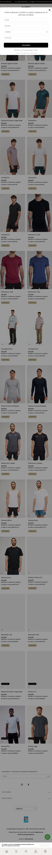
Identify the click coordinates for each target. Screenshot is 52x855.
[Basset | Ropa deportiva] (6, 851)
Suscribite (26, 45)
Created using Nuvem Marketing (26, 53)
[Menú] (16, 851)
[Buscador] (26, 851)
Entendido (45, 845)
